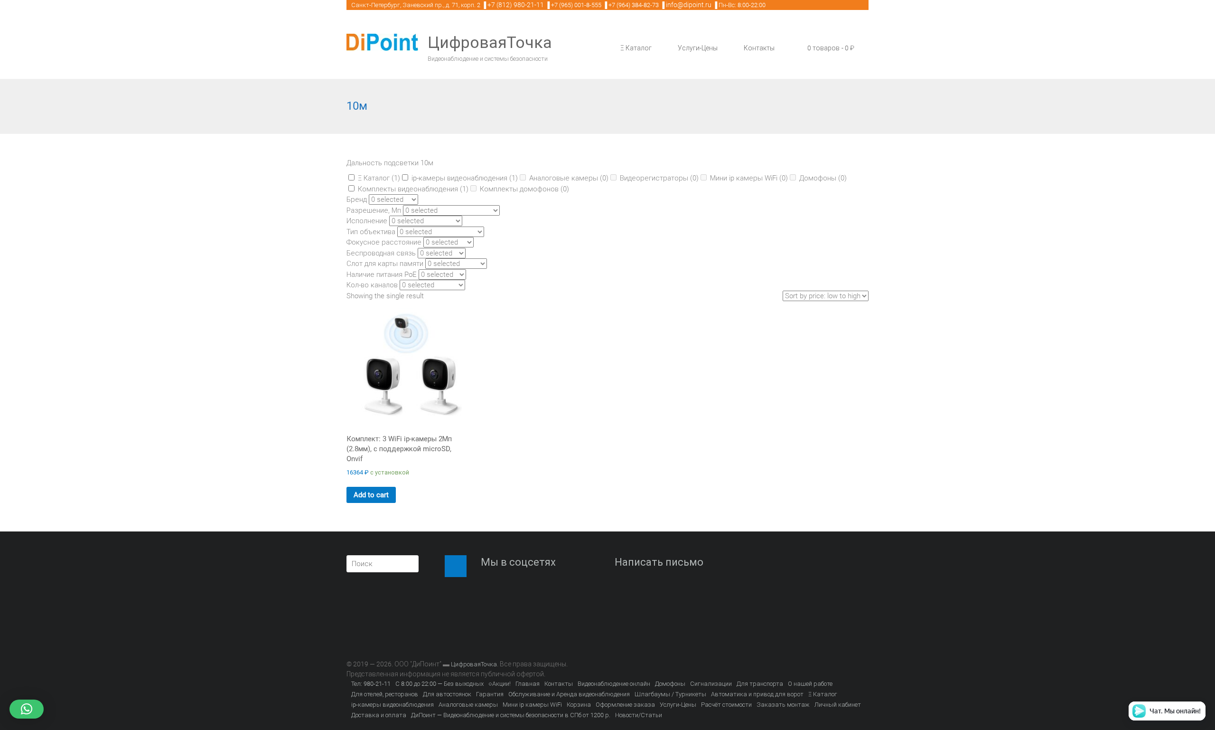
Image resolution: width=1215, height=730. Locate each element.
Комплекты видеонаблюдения (413, 189)
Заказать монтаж (783, 704)
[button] (26, 709)
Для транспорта (760, 683)
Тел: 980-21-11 (371, 683)
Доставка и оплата (378, 715)
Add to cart (371, 495)
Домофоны (823, 178)
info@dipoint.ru (688, 5)
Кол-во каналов (372, 285)
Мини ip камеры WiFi (749, 178)
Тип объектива (370, 232)
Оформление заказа (625, 704)
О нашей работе (810, 683)
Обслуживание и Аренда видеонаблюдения (569, 694)
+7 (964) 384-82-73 (633, 5)
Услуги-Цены (698, 48)
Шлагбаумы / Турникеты (670, 694)
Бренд (356, 199)
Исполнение (366, 221)
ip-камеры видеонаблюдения (464, 178)
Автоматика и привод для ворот (757, 694)
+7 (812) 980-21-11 (515, 5)
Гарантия (490, 694)
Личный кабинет (837, 704)
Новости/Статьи (638, 715)
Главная (527, 683)
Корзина (579, 704)
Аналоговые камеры (568, 178)
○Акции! (499, 683)
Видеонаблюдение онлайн (614, 683)
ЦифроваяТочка (490, 42)
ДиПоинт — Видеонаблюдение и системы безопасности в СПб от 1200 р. (510, 715)
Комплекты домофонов (524, 189)
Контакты (759, 48)
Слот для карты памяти (384, 263)
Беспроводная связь (381, 253)
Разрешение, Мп (373, 210)
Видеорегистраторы (659, 178)
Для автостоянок (447, 694)
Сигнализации (711, 683)
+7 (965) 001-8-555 (576, 5)
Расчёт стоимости (726, 704)
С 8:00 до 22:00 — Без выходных (439, 683)
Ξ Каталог (636, 48)
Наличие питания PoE (381, 274)
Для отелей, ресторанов (384, 694)
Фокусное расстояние (383, 242)
